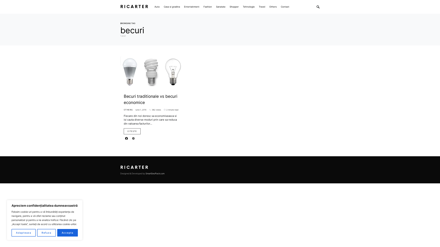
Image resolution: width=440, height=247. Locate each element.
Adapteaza (23, 232)
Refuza (46, 232)
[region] (44, 220)
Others (128, 110)
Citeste (132, 131)
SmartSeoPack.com (155, 173)
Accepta (67, 232)
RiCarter (134, 6)
